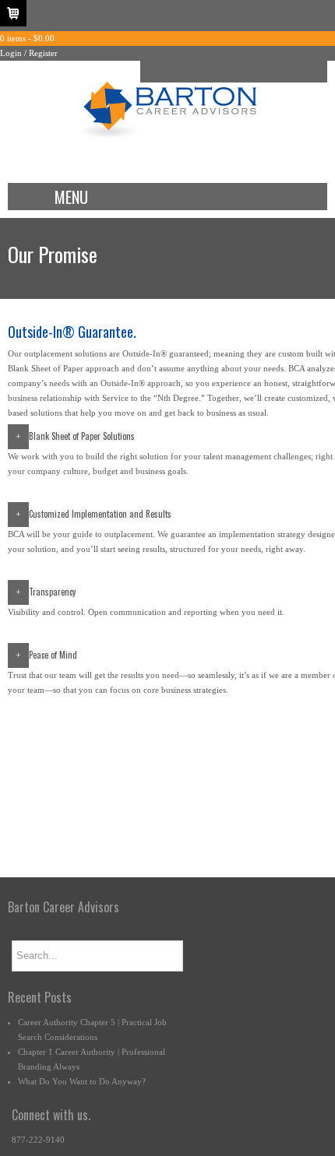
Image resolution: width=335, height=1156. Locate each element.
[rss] (268, 72)
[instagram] (245, 72)
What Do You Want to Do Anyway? (82, 1081)
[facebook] (175, 72)
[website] (292, 72)
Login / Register (29, 53)
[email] (152, 72)
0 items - (27, 38)
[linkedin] (222, 72)
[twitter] (198, 72)
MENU (71, 197)
